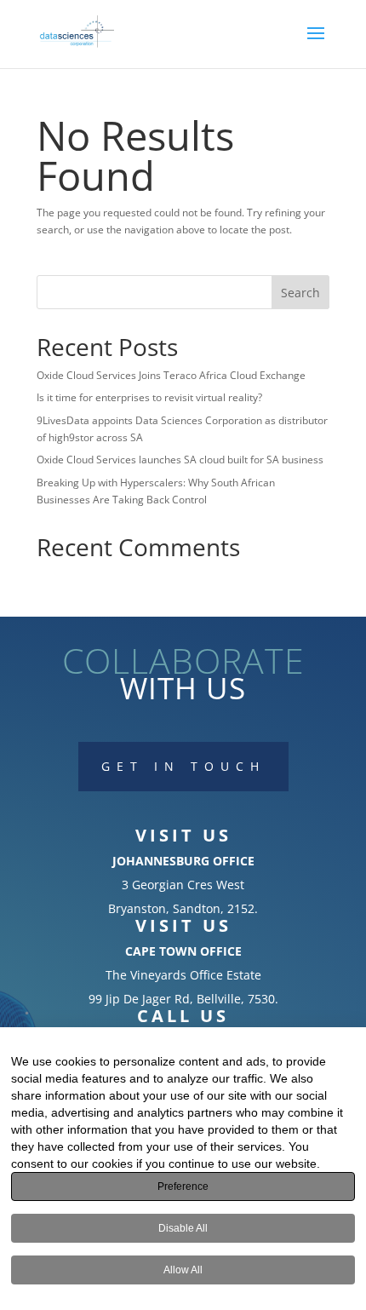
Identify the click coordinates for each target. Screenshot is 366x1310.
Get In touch (183, 766)
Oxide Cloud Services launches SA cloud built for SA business (180, 459)
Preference (183, 1186)
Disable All (183, 1228)
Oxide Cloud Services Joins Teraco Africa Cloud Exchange (171, 375)
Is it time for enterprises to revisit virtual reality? (149, 397)
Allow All (183, 1270)
